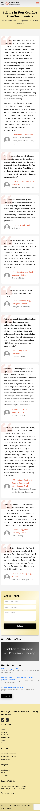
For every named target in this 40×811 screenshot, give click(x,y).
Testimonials (11, 21)
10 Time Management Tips (10, 669)
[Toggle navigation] (37, 3)
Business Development (8, 754)
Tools (3, 773)
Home (3, 21)
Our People (5, 735)
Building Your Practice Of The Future (14, 687)
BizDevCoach (5, 759)
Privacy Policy (6, 808)
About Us (4, 732)
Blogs (3, 740)
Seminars (4, 775)
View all (7, 696)
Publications (5, 770)
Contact (3, 743)
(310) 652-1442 (9, 793)
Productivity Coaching (8, 756)
